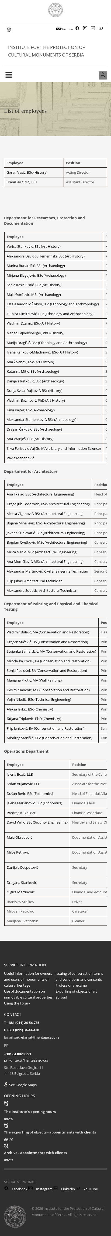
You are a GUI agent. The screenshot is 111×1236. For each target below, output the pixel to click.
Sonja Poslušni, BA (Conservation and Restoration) (47, 670)
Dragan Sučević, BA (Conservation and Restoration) (47, 641)
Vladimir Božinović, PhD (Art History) (36, 400)
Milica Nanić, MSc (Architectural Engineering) (42, 552)
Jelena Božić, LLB (20, 774)
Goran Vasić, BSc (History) (26, 172)
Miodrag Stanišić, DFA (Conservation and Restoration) (49, 737)
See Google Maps (22, 1084)
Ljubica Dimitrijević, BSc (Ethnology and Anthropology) (50, 313)
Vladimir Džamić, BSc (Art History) (33, 323)
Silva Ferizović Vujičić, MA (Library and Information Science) (54, 448)
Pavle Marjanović (20, 457)
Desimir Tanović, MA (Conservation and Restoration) (48, 690)
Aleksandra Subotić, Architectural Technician (42, 590)
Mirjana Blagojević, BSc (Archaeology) (36, 275)
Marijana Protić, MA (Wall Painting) (34, 680)
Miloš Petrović (18, 852)
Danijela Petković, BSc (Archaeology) (35, 381)
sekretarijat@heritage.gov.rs (36, 1037)
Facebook (19, 1189)
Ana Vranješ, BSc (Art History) (30, 438)
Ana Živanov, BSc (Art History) (30, 361)
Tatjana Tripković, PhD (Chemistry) (34, 718)
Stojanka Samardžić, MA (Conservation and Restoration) (51, 651)
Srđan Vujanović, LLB (23, 783)
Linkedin (67, 1189)
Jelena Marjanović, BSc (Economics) (34, 803)
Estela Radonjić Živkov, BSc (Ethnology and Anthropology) (53, 304)
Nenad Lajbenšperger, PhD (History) (35, 333)
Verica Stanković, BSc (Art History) (34, 246)
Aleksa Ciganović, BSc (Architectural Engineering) (45, 513)
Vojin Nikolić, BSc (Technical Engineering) (39, 699)
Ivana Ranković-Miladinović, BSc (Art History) (42, 352)
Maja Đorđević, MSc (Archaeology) (34, 294)
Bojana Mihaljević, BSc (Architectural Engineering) (46, 523)
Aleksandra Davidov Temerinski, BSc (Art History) (46, 256)
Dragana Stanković (22, 882)
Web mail (67, 29)
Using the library (17, 1003)
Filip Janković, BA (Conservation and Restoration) (45, 728)
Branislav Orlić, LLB (21, 182)
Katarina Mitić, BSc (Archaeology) (33, 371)
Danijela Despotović (22, 867)
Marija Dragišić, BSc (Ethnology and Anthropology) (47, 342)
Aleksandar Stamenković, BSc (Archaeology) (41, 419)
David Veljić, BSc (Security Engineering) (37, 822)
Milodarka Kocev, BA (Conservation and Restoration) (49, 661)
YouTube (90, 1189)
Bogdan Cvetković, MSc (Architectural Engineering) (47, 542)
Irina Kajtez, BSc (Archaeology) (31, 410)
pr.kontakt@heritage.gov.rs (26, 1060)
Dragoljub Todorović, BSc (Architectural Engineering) (48, 503)
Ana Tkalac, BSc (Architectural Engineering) (40, 494)
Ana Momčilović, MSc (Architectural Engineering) (45, 561)
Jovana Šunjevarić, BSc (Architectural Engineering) (46, 532)
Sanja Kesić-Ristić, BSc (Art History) (34, 284)
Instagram (44, 1189)
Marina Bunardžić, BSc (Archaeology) (36, 265)
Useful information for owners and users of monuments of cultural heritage (28, 979)
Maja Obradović (19, 837)
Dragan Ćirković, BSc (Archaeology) (34, 429)
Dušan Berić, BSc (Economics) (30, 793)
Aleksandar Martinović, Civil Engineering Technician (47, 571)
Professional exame (71, 985)
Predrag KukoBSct (21, 812)
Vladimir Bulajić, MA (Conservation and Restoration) (48, 632)
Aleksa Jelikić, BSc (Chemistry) (30, 709)
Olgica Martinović (20, 892)
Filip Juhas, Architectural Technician (35, 581)
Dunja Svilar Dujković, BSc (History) (34, 390)
